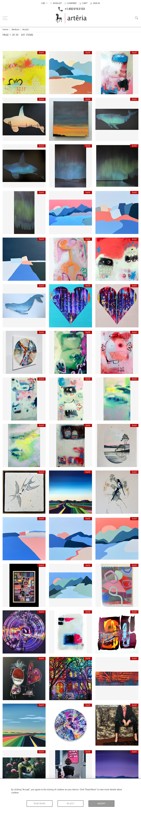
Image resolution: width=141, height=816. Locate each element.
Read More (39, 803)
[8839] (53, 474)
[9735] (100, 334)
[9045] (7, 567)
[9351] (53, 521)
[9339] (7, 427)
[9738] (100, 241)
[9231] (53, 660)
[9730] (7, 54)
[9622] (53, 241)
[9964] (53, 148)
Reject (70, 803)
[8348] (53, 288)
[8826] (7, 707)
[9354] (100, 521)
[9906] (7, 101)
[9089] (100, 567)
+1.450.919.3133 (75, 9)
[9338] (100, 381)
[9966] (7, 194)
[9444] (7, 474)
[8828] (100, 754)
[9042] (7, 754)
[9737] (53, 381)
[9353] (53, 567)
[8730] (7, 334)
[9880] (7, 288)
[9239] (53, 614)
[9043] (100, 707)
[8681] (100, 614)
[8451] (7, 614)
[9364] (7, 241)
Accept (101, 803)
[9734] (100, 54)
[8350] (100, 288)
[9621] (53, 334)
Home (5, 29)
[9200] (53, 427)
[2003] (100, 660)
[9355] (7, 521)
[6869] (53, 707)
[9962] (7, 148)
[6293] (7, 660)
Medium (15, 29)
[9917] (100, 101)
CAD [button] (43, 3)
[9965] (100, 148)
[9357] (53, 194)
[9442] (100, 474)
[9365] (53, 54)
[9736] (7, 381)
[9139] (53, 754)
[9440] (100, 427)
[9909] (53, 101)
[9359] (100, 194)
